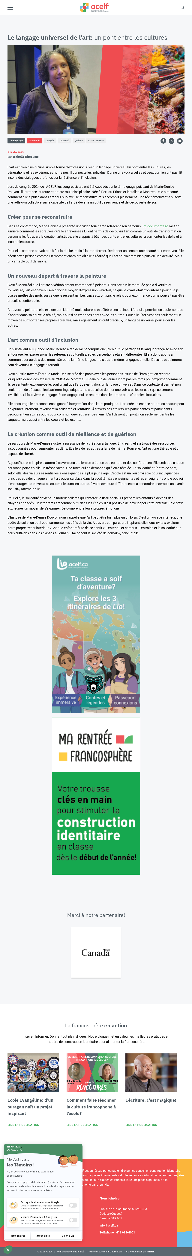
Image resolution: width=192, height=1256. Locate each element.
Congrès (50, 140)
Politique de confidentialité (70, 1251)
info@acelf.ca (109, 1225)
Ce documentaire (155, 226)
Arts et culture (96, 140)
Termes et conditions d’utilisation (105, 1251)
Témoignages (16, 140)
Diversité (64, 140)
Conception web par (140, 1251)
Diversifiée (34, 140)
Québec (79, 140)
